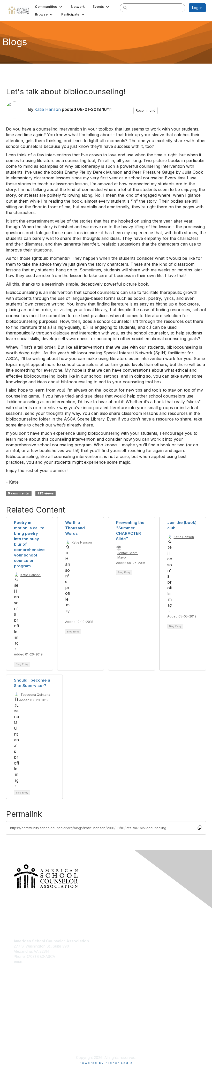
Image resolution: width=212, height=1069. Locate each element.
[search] (125, 7)
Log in (197, 7)
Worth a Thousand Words (75, 528)
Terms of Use (25, 1044)
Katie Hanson (47, 109)
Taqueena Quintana (35, 695)
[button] (49, 6)
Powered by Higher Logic (106, 1063)
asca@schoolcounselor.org (47, 961)
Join (17, 995)
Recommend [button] (145, 110)
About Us (21, 1039)
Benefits (21, 1000)
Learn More (23, 1005)
